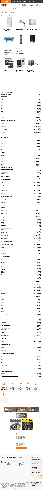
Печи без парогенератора (8, 83)
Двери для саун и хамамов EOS (6, 92)
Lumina (2, 143)
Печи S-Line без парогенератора (6, 80)
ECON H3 (2, 357)
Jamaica (2, 99)
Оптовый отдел (3, 462)
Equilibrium (2, 155)
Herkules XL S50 (3, 254)
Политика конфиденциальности (25, 488)
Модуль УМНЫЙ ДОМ (4, 319)
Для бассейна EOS (4, 96)
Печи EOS (2, 205)
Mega (1, 281)
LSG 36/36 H (2, 341)
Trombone (2, 112)
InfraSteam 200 (3, 173)
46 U (1, 259)
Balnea (2, 158)
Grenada (2, 109)
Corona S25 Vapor (3, 229)
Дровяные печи (3, 214)
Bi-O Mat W (2, 309)
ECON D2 (2, 360)
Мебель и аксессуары (7, 50)
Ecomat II (2, 263)
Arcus (1, 147)
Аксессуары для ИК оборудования (19, 51)
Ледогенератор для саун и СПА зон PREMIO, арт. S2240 (9, 376)
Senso (1, 162)
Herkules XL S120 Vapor (4, 235)
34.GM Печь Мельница (4, 314)
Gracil (1, 274)
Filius (1, 268)
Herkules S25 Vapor (4, 232)
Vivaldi (2, 159)
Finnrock (2, 271)
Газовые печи (3, 207)
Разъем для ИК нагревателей (5, 176)
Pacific (2, 111)
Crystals (2, 165)
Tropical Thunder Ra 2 (4, 129)
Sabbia (2, 153)
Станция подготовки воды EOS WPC (6, 196)
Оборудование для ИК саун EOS (6, 167)
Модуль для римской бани (5, 323)
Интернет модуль (3, 320)
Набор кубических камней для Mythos (7, 244)
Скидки (14, 460)
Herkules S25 (3, 250)
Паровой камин (3, 202)
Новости (2, 461)
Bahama (2, 105)
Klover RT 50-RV (3, 226)
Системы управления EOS (5, 316)
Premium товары (15, 461)
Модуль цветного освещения (5, 325)
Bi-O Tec (2, 303)
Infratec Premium (3, 350)
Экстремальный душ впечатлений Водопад (8, 120)
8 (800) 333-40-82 (30, 5)
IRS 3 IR (2, 182)
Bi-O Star (2, 305)
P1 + (1, 287)
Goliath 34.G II (3, 272)
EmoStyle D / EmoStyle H (4, 365)
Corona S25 (2, 247)
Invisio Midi (2, 275)
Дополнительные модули (5, 317)
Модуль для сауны (4, 326)
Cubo (1, 260)
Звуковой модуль (3, 322)
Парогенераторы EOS (4, 188)
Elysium (2, 156)
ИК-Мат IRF (2, 185)
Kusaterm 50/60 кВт (4, 211)
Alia (1, 150)
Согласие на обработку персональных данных (7, 488)
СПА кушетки (6, 54)
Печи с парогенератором (8, 85)
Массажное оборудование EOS (6, 135)
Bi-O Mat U (2, 299)
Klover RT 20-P (3, 219)
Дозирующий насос (4, 190)
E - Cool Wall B (3, 373)
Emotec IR (2, 347)
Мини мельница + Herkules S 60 (6, 300)
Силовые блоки (3, 338)
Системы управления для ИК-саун (20, 78)
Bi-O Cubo (2, 312)
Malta (1, 97)
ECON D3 (2, 356)
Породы (14, 463)
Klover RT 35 (2, 222)
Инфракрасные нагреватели (20, 53)
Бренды (14, 462)
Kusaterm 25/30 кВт (4, 210)
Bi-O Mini (2, 306)
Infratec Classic (3, 351)
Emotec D (2, 366)
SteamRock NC (3, 193)
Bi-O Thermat (3, 302)
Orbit (1, 284)
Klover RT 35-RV (3, 225)
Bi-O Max (2, 308)
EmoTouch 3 (2, 369)
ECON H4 (2, 363)
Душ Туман (2, 117)
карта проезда (37, 460)
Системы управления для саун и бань (20, 81)
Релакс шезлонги (7, 52)
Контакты (2, 460)
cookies (34, 482)
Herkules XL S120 (3, 253)
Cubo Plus (2, 262)
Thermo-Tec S (3, 293)
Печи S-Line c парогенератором (7, 77)
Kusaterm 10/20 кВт (4, 208)
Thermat (2, 290)
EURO (1, 265)
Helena (2, 106)
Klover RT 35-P (3, 223)
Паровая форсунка (4, 200)
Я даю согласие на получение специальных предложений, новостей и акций (20, 444)
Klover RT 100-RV (3, 216)
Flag (1, 146)
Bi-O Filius (2, 311)
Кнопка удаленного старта (5, 335)
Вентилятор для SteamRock (5, 199)
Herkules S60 (3, 251)
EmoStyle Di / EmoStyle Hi (4, 354)
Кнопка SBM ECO (3, 329)
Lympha (2, 161)
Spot (1, 140)
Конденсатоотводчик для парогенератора (7, 203)
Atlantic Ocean (3, 132)
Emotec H (2, 368)
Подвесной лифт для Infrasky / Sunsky (7, 170)
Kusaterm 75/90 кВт (4, 213)
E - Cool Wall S (3, 374)
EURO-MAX (2, 266)
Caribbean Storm (3, 126)
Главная (2, 12)
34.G (1, 257)
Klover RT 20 (2, 217)
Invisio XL (2, 278)
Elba (1, 100)
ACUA (1, 164)
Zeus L (1, 296)
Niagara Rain (2, 123)
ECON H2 (2, 362)
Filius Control (3, 269)
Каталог (6, 12)
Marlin (1, 108)
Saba (1, 102)
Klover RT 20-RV (3, 220)
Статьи (8, 462)
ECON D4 (2, 359)
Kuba (1, 103)
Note (1, 149)
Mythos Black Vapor (4, 238)
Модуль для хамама (4, 332)
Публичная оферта (17, 488)
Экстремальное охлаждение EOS (7, 371)
